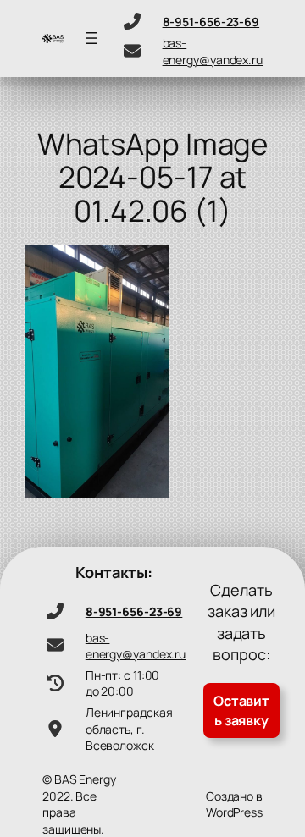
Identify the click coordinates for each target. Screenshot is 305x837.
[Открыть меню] (91, 38)
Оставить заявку (241, 710)
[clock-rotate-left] (55, 683)
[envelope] (132, 50)
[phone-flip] (132, 21)
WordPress (234, 812)
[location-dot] (55, 728)
